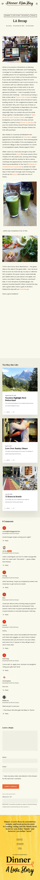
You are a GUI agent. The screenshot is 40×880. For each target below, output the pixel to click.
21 (13, 508)
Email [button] (20, 848)
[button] (3, 4)
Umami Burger (24, 289)
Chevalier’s (27, 137)
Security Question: (9, 794)
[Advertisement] (20, 323)
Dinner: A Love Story (27, 122)
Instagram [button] (20, 843)
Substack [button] (19, 839)
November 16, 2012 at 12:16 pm (10, 553)
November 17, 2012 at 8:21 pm (10, 627)
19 (13, 460)
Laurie (18, 154)
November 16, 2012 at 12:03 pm (10, 533)
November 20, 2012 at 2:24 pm (10, 702)
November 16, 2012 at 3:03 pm (10, 578)
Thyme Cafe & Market (23, 97)
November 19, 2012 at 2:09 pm (10, 683)
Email (4, 767)
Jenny (10, 26)
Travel (33, 15)
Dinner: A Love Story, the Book (16, 15)
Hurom (14, 174)
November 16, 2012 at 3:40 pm (10, 600)
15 (13, 412)
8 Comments (30, 26)
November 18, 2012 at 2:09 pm (10, 661)
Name (4, 757)
